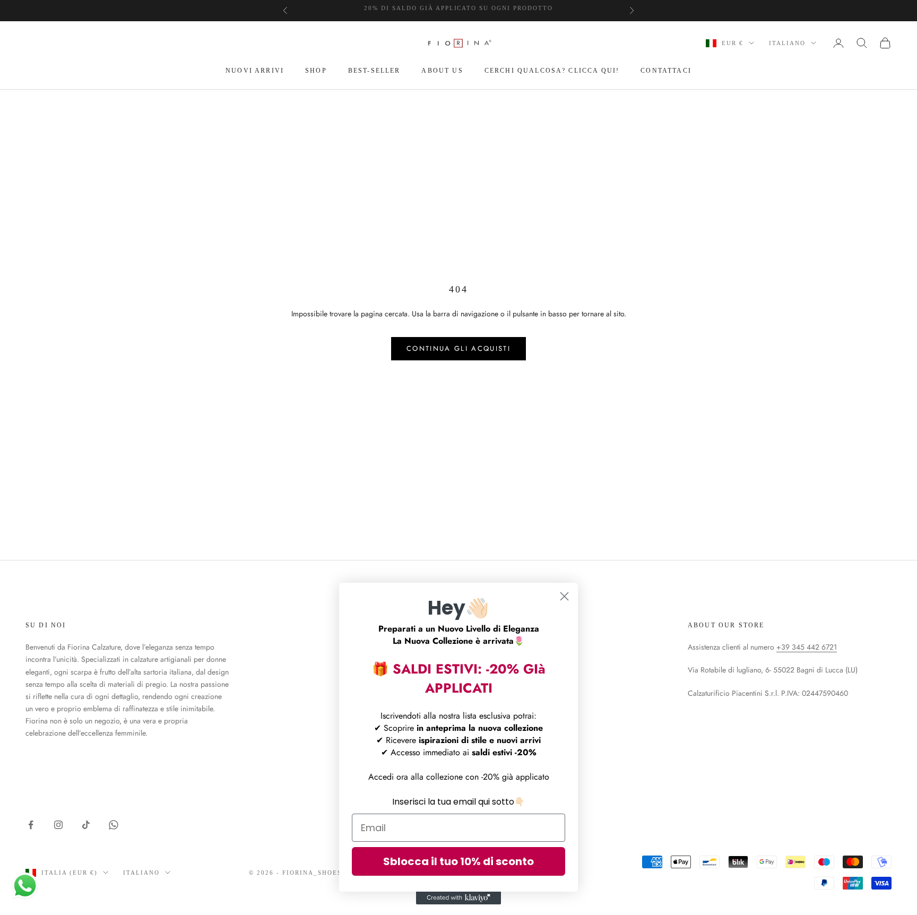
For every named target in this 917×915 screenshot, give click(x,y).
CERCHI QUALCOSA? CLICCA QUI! (552, 70)
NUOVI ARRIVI (255, 70)
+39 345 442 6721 (806, 647)
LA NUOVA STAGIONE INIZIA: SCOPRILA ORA (458, 10)
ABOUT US (442, 70)
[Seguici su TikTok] (86, 824)
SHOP (316, 70)
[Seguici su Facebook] (30, 824)
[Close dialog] (564, 596)
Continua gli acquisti (458, 348)
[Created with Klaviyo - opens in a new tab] (458, 898)
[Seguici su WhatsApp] (113, 824)
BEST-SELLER (374, 70)
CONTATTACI (666, 70)
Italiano (787, 43)
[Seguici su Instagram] (58, 824)
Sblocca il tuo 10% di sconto (458, 861)
